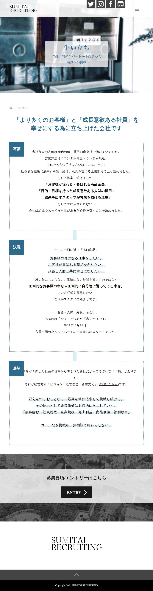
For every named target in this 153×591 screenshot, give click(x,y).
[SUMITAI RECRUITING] (23, 8)
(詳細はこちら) (108, 384)
